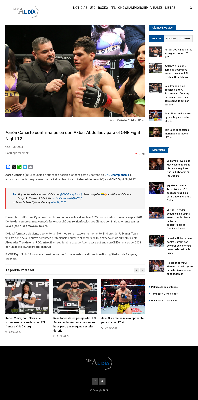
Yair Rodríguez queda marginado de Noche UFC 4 (177, 133)
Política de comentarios (164, 287)
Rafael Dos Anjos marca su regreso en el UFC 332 (178, 53)
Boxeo (103, 8)
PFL (113, 8)
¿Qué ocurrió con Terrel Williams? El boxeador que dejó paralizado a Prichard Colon (179, 193)
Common (185, 38)
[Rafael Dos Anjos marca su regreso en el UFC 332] (155, 51)
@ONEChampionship (71, 194)
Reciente (156, 38)
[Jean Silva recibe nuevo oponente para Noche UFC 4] (155, 115)
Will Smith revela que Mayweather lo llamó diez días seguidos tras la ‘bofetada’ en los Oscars (178, 168)
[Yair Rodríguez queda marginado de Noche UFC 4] (155, 132)
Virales (156, 8)
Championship (120, 174)
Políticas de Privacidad (164, 300)
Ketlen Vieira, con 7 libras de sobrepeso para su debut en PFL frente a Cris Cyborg (25, 322)
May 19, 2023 (58, 202)
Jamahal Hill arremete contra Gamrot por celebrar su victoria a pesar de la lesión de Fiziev (179, 246)
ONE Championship (133, 8)
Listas (170, 8)
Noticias (80, 8)
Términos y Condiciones (164, 293)
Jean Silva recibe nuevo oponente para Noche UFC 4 (178, 117)
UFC (93, 8)
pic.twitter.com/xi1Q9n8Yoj (66, 198)
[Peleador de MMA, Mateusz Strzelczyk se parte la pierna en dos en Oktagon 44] (156, 266)
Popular (171, 38)
